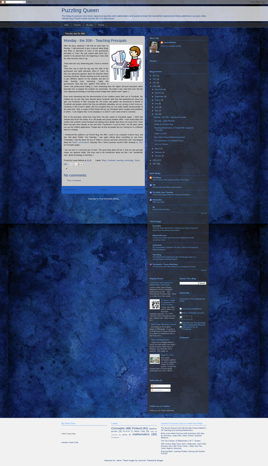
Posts (155, 386)
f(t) (154, 207)
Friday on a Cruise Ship (163, 124)
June (157, 107)
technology (129, 160)
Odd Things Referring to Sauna (163, 324)
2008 (155, 160)
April (157, 114)
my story (139, 142)
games (124, 435)
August (158, 100)
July (157, 103)
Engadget (157, 226)
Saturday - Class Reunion (164, 121)
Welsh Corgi (139, 431)
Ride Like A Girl (158, 202)
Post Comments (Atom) (109, 199)
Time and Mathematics (160, 340)
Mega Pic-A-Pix (167, 355)
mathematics (141, 434)
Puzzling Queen (80, 10)
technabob (157, 245)
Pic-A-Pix (126, 431)
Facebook (112, 160)
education (114, 435)
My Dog (89, 25)
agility (152, 431)
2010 (155, 83)
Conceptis (118, 428)
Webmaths (157, 200)
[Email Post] (65, 168)
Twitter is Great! (160, 134)
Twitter (137, 160)
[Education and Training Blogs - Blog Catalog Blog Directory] (193, 325)
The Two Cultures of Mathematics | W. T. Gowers (181, 441)
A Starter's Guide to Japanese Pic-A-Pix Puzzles (168, 302)
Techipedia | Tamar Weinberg (165, 264)
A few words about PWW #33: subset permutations (172, 195)
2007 (155, 164)
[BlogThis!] (73, 164)
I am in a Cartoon (161, 144)
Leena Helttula (169, 42)
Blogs (104, 160)
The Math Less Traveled (163, 192)
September (159, 96)
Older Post (137, 190)
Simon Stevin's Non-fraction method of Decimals (171, 180)
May (157, 111)
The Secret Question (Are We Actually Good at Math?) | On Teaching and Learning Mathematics (183, 429)
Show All (203, 213)
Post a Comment (74, 180)
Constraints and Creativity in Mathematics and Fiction (161, 284)
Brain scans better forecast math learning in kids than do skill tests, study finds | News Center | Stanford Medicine (182, 435)
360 (154, 185)
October (158, 93)
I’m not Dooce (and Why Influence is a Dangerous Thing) (174, 267)
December (159, 89)
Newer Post (69, 190)
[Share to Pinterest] (81, 164)
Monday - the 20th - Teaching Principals (95, 40)
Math (66, 25)
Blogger (160, 460)
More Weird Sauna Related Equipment (169, 137)
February (158, 152)
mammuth (142, 460)
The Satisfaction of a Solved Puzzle (168, 141)
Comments (157, 390)
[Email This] (71, 164)
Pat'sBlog (157, 178)
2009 (155, 86)
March (157, 149)
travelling (114, 437)
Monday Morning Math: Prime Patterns (167, 187)
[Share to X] (76, 164)
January (158, 156)
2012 (155, 76)
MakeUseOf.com (160, 235)
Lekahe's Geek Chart (69, 442)
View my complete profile (171, 46)
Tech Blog (157, 255)
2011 (155, 79)
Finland (101, 25)
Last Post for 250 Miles (161, 209)
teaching (120, 160)
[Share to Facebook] (78, 164)
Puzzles (77, 25)
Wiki (65, 164)
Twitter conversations (80, 142)
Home (104, 190)
